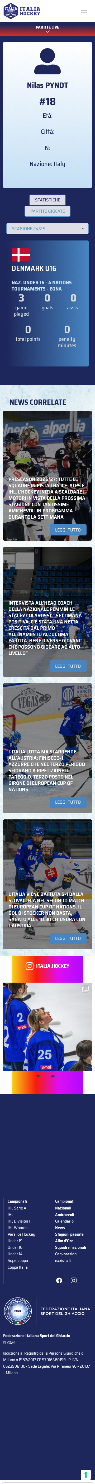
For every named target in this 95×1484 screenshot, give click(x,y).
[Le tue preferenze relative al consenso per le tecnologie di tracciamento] (86, 1475)
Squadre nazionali (70, 1247)
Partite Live (47, 27)
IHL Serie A (17, 1208)
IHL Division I (19, 1221)
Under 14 (15, 1254)
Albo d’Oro (64, 1240)
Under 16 (15, 1247)
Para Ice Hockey (21, 1234)
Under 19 (15, 1240)
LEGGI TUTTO (68, 530)
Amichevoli (64, 1214)
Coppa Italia (18, 1267)
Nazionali (63, 1208)
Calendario (64, 1221)
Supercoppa (18, 1260)
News (60, 1227)
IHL (10, 1214)
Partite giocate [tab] (47, 211)
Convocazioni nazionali (66, 1257)
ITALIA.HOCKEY (52, 966)
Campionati (17, 1201)
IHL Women (17, 1227)
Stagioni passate (69, 1234)
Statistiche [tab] (47, 200)
